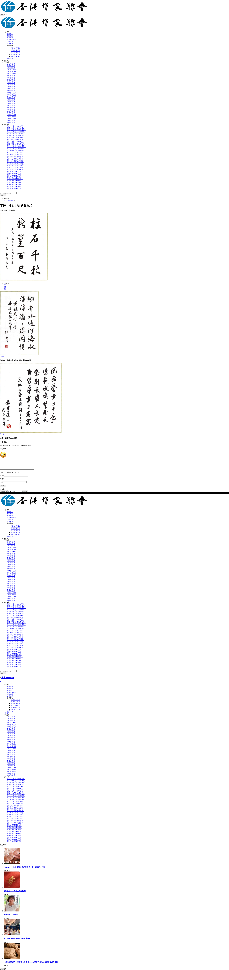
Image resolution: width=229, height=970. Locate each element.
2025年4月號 (11, 103)
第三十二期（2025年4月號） (16, 135)
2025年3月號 (11, 101)
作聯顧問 (10, 37)
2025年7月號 (11, 109)
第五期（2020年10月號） (15, 180)
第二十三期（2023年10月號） (16, 147)
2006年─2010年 (15, 54)
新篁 (5, 287)
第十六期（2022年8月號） (15, 160)
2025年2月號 (11, 100)
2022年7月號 (11, 64)
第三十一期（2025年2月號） (16, 137)
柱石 (5, 289)
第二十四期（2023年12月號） (16, 145)
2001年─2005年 (15, 53)
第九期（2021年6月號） (14, 173)
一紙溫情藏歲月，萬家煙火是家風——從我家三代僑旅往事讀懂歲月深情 (31, 962)
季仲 (5, 285)
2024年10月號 (11, 92)
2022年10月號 (11, 69)
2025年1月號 (11, 98)
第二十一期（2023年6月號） (16, 150)
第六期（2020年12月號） (15, 179)
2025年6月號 (11, 107)
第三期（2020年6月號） (14, 184)
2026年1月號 (11, 120)
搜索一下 (3, 195)
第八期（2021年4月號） (14, 175)
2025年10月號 (11, 115)
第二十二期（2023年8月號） (16, 148)
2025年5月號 (11, 105)
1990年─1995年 (15, 49)
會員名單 (10, 43)
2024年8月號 (11, 90)
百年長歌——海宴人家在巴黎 (15, 891)
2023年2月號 (11, 77)
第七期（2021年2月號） (14, 177)
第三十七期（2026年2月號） (16, 126)
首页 (5, 200)
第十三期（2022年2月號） (15, 165)
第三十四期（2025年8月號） (16, 132)
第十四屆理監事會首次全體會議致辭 (17, 938)
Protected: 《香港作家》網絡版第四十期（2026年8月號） (25, 867)
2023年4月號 (11, 81)
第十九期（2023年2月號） (15, 154)
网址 (1, 482)
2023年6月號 (11, 85)
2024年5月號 (11, 86)
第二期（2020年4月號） (14, 186)
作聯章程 (10, 36)
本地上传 (24, 491)
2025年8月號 (11, 111)
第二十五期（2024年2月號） (16, 143)
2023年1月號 (11, 75)
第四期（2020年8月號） (14, 182)
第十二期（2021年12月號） (15, 167)
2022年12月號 (11, 73)
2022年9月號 (11, 68)
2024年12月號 (11, 96)
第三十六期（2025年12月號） (16, 128)
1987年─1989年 (15, 47)
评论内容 (3, 449)
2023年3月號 (11, 79)
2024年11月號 (11, 94)
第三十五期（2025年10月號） (16, 130)
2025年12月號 (11, 118)
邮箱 (2, 479)
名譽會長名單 (11, 39)
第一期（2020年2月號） (14, 188)
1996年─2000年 (15, 51)
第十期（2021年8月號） (14, 171)
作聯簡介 (10, 34)
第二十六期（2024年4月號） (16, 141)
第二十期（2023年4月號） (15, 152)
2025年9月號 (11, 113)
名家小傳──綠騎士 (11, 915)
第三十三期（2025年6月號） (16, 133)
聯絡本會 (10, 58)
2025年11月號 (11, 116)
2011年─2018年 (15, 56)
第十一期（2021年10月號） (15, 169)
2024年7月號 (11, 88)
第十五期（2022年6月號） (15, 162)
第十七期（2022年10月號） (15, 158)
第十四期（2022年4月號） (15, 164)
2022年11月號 (11, 71)
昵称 (2, 475)
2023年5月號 (11, 83)
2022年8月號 (11, 66)
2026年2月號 (11, 122)
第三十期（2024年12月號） (15, 139)
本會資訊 (6, 60)
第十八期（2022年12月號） (15, 156)
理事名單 (10, 41)
